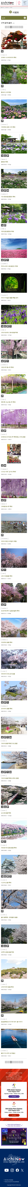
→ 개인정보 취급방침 (8, 1180)
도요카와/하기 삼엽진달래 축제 (10, 611)
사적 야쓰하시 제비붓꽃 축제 (9, 332)
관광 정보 (7, 7)
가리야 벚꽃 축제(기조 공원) (9, 743)
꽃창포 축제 (4, 162)
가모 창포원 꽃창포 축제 (8, 196)
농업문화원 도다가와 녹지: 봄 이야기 (12, 1022)
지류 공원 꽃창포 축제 (7, 231)
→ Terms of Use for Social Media (11, 1181)
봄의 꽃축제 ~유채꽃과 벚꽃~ (9, 917)
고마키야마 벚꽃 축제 (7, 987)
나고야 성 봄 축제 (6, 882)
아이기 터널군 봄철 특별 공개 (9, 298)
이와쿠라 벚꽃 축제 (6, 642)
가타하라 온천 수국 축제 (8, 127)
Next (21, 27)
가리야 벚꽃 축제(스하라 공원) (10, 778)
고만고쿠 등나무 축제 (7, 367)
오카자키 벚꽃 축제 (6, 708)
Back (6, 27)
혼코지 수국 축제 (6, 92)
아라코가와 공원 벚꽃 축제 (9, 848)
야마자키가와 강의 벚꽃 (8, 674)
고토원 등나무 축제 (6, 506)
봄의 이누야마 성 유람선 (8, 1053)
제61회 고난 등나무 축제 (8, 402)
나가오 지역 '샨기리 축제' (8, 471)
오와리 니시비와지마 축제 (8, 57)
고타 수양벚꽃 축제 (6, 576)
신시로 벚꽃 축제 (6, 813)
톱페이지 (2, 7)
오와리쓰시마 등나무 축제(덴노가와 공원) (13, 437)
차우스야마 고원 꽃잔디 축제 (9, 266)
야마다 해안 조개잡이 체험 (9, 541)
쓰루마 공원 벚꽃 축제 (7, 952)
